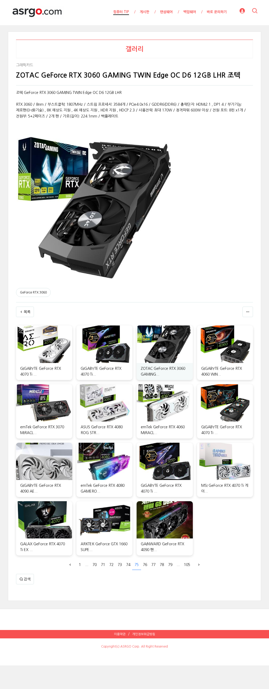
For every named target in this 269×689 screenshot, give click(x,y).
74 (128, 565)
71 (103, 565)
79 (170, 565)
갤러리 (135, 49)
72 (111, 565)
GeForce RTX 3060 (33, 292)
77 (153, 565)
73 (120, 565)
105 (187, 565)
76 (145, 565)
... (86, 565)
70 (94, 565)
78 (162, 565)
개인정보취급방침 (143, 634)
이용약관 (120, 634)
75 (136, 565)
